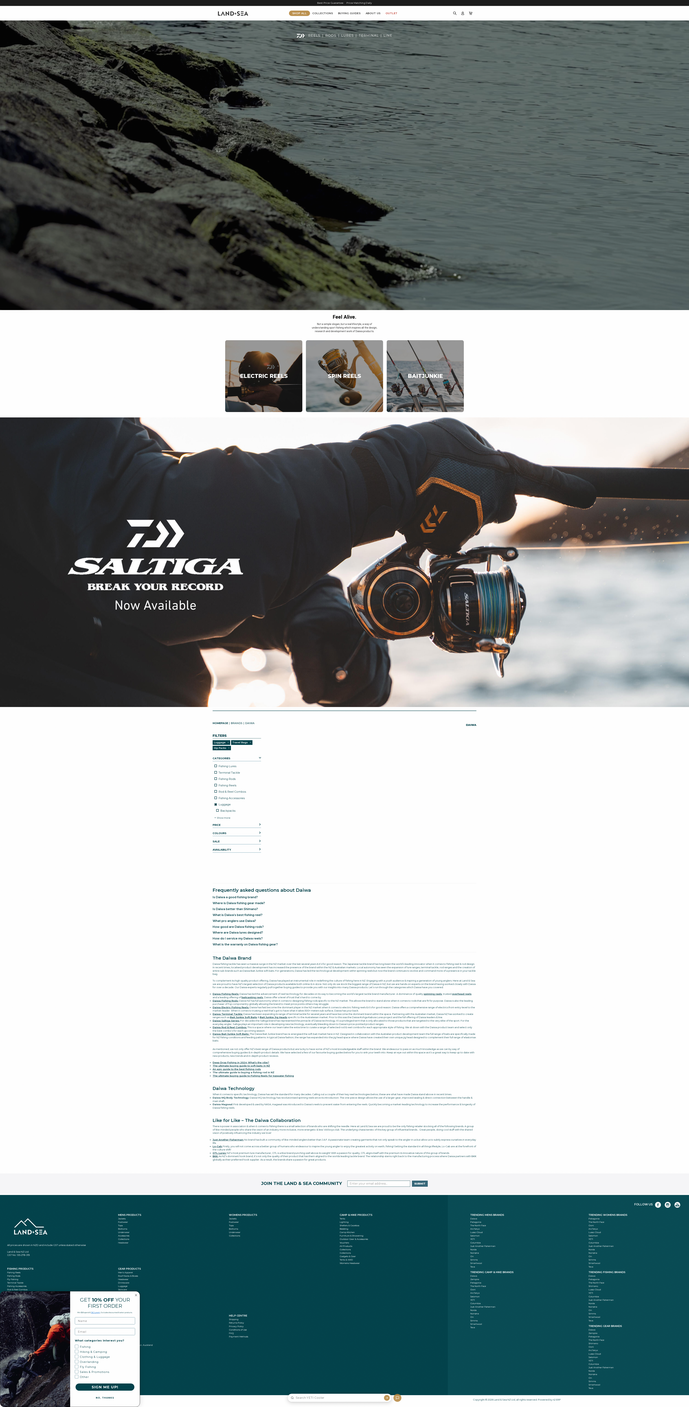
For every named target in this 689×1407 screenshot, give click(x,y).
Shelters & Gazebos (349, 1225)
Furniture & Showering (351, 1235)
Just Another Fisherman (482, 1246)
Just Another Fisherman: (228, 1139)
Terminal (369, 36)
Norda (473, 1249)
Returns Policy (236, 1322)
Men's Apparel (125, 1272)
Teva (472, 1266)
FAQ (231, 1333)
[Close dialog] (136, 1295)
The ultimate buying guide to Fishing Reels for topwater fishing (253, 1075)
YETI (472, 1239)
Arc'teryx (475, 1228)
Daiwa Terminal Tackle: (228, 1014)
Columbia (475, 1242)
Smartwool (476, 1263)
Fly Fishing (12, 1279)
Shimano (593, 1286)
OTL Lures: (219, 1153)
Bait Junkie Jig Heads (273, 1017)
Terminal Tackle (229, 772)
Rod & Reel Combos (232, 791)
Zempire (474, 1279)
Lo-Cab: (217, 1146)
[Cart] (471, 13)
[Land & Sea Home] (233, 13)
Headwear (123, 1242)
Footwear (123, 1222)
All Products (346, 1246)
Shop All (299, 13)
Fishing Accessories (232, 798)
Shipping (233, 1319)
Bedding (344, 1228)
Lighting (344, 1222)
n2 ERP (557, 1399)
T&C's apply (95, 1312)
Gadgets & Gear (348, 1256)
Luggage (224, 804)
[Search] (455, 13)
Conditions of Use (238, 1329)
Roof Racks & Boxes (128, 1276)
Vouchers (344, 1242)
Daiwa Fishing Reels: (226, 993)
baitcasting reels (252, 997)
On (472, 1256)
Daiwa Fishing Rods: (225, 1000)
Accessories (123, 1235)
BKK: (215, 1156)
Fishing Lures (227, 766)
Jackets (122, 1218)
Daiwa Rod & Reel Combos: (230, 1027)
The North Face (478, 1225)
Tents (342, 1218)
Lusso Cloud (476, 1232)
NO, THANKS (105, 1397)
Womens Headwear (350, 1263)
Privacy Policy (236, 1326)
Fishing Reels (227, 785)
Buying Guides (349, 13)
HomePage (220, 723)
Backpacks (227, 810)
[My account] (463, 13)
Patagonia (475, 1222)
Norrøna (474, 1253)
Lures (347, 36)
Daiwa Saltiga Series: (226, 1020)
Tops (120, 1225)
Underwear (124, 1232)
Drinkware (123, 1282)
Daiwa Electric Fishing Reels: (231, 1007)
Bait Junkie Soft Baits (243, 1017)
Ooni (591, 1225)
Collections (322, 13)
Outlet (391, 13)
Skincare (122, 1289)
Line (388, 36)
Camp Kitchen (347, 1232)
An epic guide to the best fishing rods (237, 1069)
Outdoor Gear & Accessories (354, 1239)
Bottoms (122, 1228)
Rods (330, 36)
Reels (314, 36)
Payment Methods (238, 1336)
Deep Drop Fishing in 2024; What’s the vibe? (241, 1062)
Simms (474, 1259)
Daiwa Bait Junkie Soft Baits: (231, 1033)
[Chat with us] (397, 1398)
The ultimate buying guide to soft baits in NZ (241, 1065)
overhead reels (462, 993)
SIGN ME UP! (105, 1387)
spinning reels (433, 993)
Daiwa (473, 1218)
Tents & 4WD (346, 1259)
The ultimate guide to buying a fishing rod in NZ (243, 1072)
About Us (373, 13)
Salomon (475, 1235)
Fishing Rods (227, 779)
